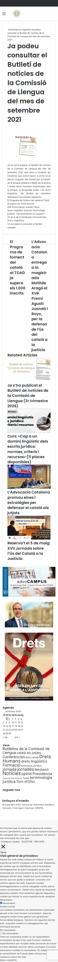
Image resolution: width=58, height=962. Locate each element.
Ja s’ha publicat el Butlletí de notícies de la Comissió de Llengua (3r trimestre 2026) (27, 396)
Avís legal (18, 808)
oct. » (17, 737)
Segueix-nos (11, 790)
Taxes (26, 778)
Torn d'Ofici (25, 781)
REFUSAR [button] (39, 841)
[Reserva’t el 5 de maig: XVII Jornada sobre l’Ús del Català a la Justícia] (29, 538)
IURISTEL (39, 808)
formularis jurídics (31, 765)
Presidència (42, 774)
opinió (26, 773)
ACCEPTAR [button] (26, 841)
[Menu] (4, 14)
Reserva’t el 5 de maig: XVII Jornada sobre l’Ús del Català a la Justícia (28, 551)
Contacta (6, 808)
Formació (11, 765)
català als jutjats (29, 753)
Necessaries (9, 903)
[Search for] (54, 14)
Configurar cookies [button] (10, 841)
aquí (27, 838)
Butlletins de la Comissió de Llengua (26, 751)
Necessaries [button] (6, 899)
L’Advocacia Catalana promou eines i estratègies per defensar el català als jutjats (28, 502)
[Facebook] (0, 814)
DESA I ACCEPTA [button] (8, 960)
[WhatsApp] (1, 814)
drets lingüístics (34, 761)
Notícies (12, 773)
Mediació (42, 769)
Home (10, 29)
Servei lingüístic (23, 29)
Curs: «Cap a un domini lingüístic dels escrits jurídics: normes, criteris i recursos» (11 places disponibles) (27, 449)
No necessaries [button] (8, 930)
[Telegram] (2, 814)
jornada (10, 769)
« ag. (5, 737)
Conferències (14, 757)
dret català (32, 757)
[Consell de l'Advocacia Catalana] (16, 13)
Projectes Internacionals (12, 778)
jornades (25, 769)
